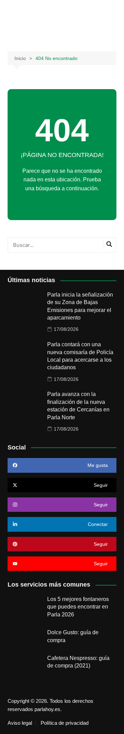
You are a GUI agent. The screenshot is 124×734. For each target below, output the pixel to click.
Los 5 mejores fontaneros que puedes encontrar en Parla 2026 (78, 606)
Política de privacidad (65, 723)
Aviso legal (20, 723)
